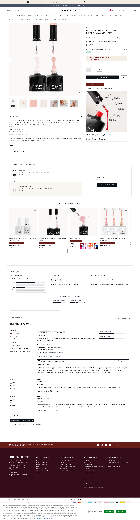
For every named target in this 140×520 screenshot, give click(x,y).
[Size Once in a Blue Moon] (83, 246)
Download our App (41, 462)
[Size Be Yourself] (92, 246)
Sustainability (63, 468)
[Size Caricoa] (85, 248)
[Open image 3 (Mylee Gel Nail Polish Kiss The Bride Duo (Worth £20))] (33, 103)
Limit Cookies (109, 511)
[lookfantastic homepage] (70, 10)
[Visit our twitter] (102, 445)
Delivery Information (41, 468)
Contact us (39, 472)
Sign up (63, 445)
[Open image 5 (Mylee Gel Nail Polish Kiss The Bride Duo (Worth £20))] (54, 103)
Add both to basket (107, 185)
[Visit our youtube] (110, 445)
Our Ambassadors (89, 474)
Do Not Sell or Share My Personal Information (18, 475)
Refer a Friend (87, 482)
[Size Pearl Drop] (88, 244)
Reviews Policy (64, 470)
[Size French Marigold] (92, 244)
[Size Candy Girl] (90, 248)
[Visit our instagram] (106, 445)
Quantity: (89, 66)
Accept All (120, 511)
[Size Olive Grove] (95, 246)
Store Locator (111, 460)
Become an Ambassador (90, 485)
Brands (16, 19)
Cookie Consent (13, 472)
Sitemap (86, 480)
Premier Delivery (40, 474)
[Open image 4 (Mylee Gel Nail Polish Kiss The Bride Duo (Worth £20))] (43, 103)
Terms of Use (50, 518)
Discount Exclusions (41, 464)
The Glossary (87, 462)
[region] (70, 511)
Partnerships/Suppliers (90, 478)
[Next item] (130, 231)
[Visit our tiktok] (114, 445)
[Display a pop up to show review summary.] (21, 245)
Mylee (22, 19)
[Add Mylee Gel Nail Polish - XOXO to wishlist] (96, 210)
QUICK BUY (23, 251)
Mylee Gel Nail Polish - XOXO (79, 238)
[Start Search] (43, 10)
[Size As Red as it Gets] (81, 244)
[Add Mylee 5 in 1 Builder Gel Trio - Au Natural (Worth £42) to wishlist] (126, 210)
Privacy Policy (63, 462)
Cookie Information (65, 464)
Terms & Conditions (65, 460)
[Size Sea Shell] (88, 248)
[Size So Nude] (85, 246)
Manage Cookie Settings (95, 511)
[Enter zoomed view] (79, 92)
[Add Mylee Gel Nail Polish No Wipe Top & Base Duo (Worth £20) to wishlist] (35, 210)
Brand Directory (88, 464)
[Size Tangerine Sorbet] (90, 246)
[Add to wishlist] (124, 77)
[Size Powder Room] (85, 244)
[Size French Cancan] (95, 244)
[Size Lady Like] (83, 248)
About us (86, 460)
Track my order (40, 476)
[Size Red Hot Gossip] (81, 246)
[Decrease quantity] (88, 70)
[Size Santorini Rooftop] (97, 246)
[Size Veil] (97, 244)
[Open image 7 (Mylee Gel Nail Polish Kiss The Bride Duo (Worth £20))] (74, 103)
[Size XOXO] (88, 246)
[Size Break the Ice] (92, 248)
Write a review (103, 41)
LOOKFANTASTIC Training (114, 466)
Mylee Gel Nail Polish (31, 19)
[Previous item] (10, 231)
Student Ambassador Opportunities (93, 487)
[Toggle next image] (81, 59)
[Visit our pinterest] (118, 445)
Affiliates (86, 476)
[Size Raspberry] (83, 244)
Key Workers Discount (90, 483)
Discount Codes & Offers (91, 470)
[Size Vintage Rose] (95, 248)
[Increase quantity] (99, 70)
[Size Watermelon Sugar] (81, 248)
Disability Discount (89, 472)
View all (125, 49)
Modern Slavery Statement (67, 466)
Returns (38, 466)
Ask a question (112, 41)
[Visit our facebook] (98, 445)
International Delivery (42, 470)
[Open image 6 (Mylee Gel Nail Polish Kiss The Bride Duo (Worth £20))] (64, 103)
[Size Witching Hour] (97, 248)
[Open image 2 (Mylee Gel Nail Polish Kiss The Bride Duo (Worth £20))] (23, 103)
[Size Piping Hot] (90, 244)
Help (37, 460)
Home (11, 19)
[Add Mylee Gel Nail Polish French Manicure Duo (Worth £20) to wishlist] (65, 210)
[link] (122, 10)
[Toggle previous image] (10, 59)
